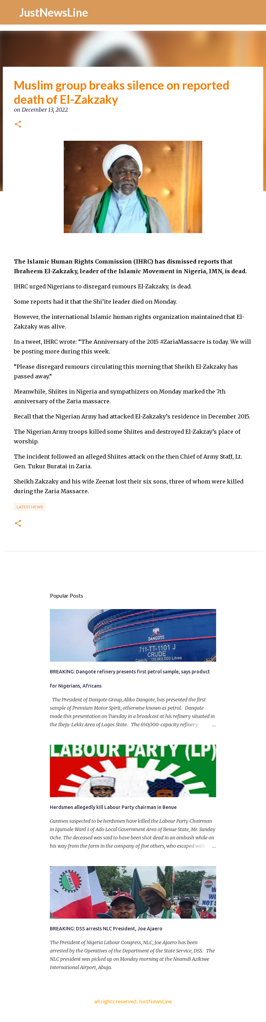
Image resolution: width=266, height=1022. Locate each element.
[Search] (256, 12)
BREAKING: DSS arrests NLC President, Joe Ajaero (106, 928)
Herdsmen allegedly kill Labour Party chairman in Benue (113, 807)
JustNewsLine (53, 12)
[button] (18, 125)
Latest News (30, 506)
